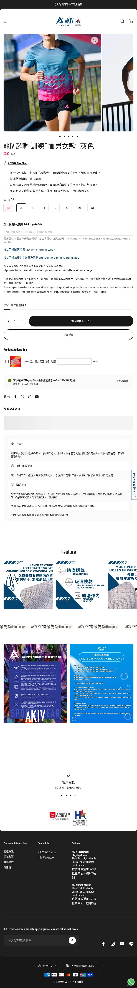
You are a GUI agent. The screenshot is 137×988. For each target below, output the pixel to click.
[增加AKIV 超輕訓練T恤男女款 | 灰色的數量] (22, 321)
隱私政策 (9, 856)
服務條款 (9, 862)
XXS (8, 207)
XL (67, 207)
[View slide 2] (66, 796)
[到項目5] (77, 136)
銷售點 (7, 867)
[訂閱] (72, 940)
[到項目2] (64, 136)
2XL (79, 207)
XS (21, 207)
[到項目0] (60, 136)
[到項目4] (73, 136)
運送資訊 (9, 851)
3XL (92, 207)
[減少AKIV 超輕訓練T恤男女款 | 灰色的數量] (8, 321)
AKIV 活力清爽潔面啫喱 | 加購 (40, 361)
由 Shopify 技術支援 (74, 981)
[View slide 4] (75, 796)
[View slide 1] (62, 796)
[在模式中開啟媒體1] (94, 40)
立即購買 (68, 334)
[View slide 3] (70, 796)
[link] (28, 584)
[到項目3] (68, 136)
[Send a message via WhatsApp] (131, 982)
